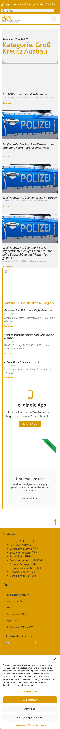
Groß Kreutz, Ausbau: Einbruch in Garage (29, 197)
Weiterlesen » (8, 102)
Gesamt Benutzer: (21, 572)
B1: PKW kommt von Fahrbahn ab (24, 94)
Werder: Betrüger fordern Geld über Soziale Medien (29, 336)
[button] (55, 658)
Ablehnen (30, 708)
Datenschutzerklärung (25, 725)
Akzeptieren (30, 699)
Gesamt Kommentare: (23, 568)
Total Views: (17, 556)
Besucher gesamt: (21, 560)
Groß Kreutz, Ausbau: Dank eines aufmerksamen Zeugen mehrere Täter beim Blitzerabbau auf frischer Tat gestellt (27, 253)
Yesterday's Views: (21, 548)
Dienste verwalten (29, 691)
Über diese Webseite (16, 594)
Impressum (41, 725)
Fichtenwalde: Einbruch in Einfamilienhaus (28, 310)
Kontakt (10, 607)
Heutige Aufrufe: (20, 541)
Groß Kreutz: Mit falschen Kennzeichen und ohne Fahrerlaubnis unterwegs (28, 146)
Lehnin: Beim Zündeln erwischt (21, 362)
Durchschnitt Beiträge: (23, 575)
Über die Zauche (14, 601)
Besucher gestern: (21, 552)
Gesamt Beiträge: (20, 564)
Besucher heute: (20, 545)
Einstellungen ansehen (30, 717)
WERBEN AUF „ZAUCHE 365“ (20, 626)
